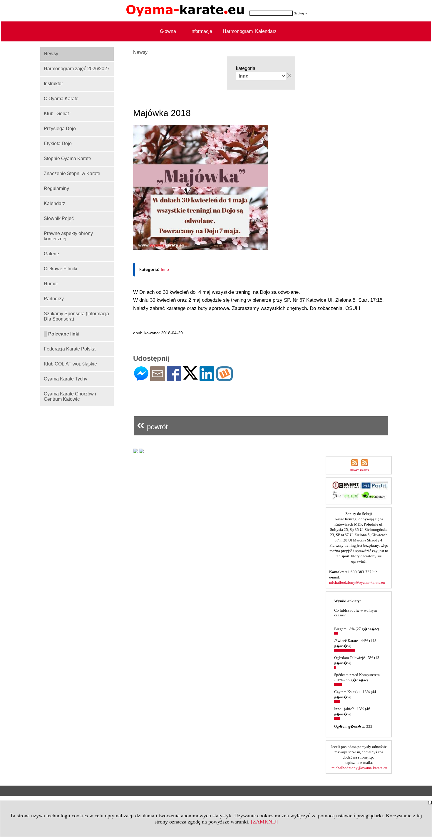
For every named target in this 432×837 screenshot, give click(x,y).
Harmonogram (234, 31)
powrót (152, 424)
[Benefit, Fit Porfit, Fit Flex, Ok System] (360, 498)
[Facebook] (174, 379)
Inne (165, 269)
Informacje (201, 31)
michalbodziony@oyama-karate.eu (357, 582)
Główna (168, 31)
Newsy (140, 52)
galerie (364, 469)
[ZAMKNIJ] (264, 822)
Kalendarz (266, 31)
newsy (354, 469)
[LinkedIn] (207, 379)
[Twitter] (190, 377)
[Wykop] (224, 379)
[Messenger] (141, 379)
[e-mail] (157, 379)
